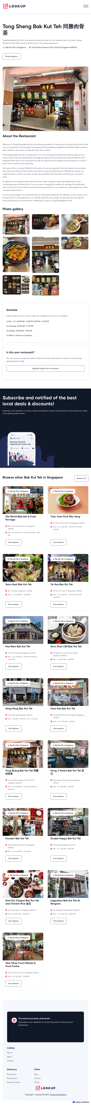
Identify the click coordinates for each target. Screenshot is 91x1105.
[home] (14, 6)
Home (9, 1053)
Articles (37, 1078)
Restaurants (12, 1078)
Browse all (81, 478)
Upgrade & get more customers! (45, 368)
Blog (36, 1074)
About (9, 1057)
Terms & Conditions (58, 1095)
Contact (10, 1061)
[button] (85, 6)
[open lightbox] (16, 224)
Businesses (11, 1074)
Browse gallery (11, 56)
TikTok (36, 1082)
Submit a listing (13, 1082)
